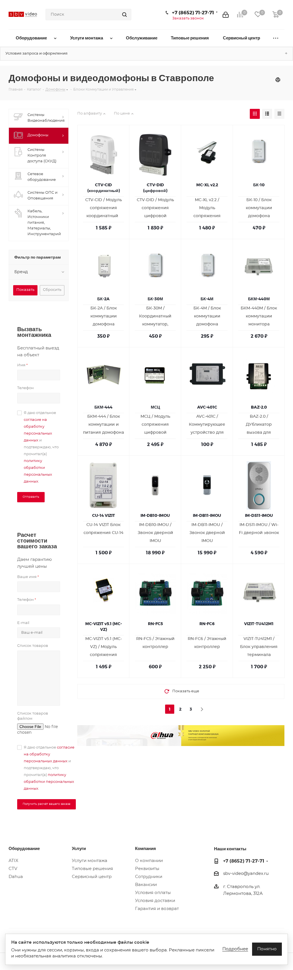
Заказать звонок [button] (188, 18)
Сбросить (52, 290)
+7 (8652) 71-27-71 (193, 12)
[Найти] (124, 14)
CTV (13, 869)
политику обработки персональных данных (49, 782)
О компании (149, 861)
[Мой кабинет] (226, 14)
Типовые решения (92, 869)
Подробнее (235, 949)
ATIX (13, 861)
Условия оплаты (153, 893)
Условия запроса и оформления (36, 53)
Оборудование (24, 848)
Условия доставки (155, 901)
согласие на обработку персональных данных (49, 754)
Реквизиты (147, 869)
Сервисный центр (92, 877)
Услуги (79, 848)
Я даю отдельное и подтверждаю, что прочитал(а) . (41, 447)
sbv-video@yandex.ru (246, 873)
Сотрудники (148, 877)
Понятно (267, 949)
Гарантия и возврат (157, 909)
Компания (145, 848)
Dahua (16, 877)
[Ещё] (275, 38)
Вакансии (146, 885)
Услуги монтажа (89, 861)
